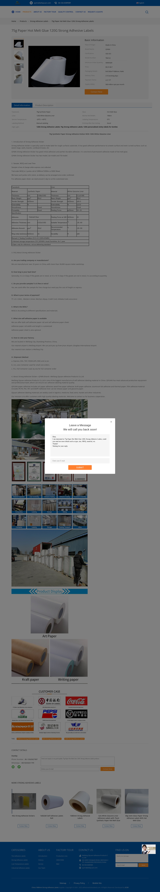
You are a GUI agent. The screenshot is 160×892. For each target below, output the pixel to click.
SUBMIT (80, 467)
